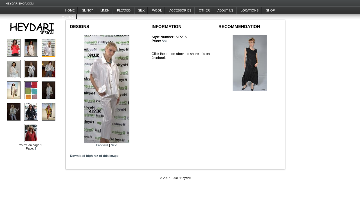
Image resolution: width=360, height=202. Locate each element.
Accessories (180, 10)
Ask (164, 41)
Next (114, 145)
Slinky (87, 10)
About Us (225, 10)
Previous (102, 145)
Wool (157, 10)
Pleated (124, 10)
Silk (141, 10)
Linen (104, 10)
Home (70, 10)
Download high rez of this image (94, 155)
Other (204, 10)
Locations (249, 10)
